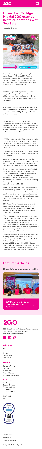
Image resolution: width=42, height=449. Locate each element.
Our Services (8, 380)
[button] (37, 3)
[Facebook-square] (5, 337)
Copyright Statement (9, 440)
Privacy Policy (7, 435)
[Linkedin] (10, 337)
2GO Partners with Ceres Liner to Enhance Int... (17, 303)
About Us (6, 363)
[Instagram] (15, 337)
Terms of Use (7, 438)
